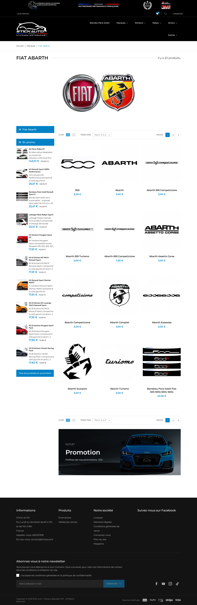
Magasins (99, 543)
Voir (61, 134)
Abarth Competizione (77, 322)
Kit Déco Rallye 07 (37, 149)
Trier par (85, 134)
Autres (171, 35)
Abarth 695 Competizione (119, 256)
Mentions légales (103, 522)
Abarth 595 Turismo (77, 256)
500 (77, 190)
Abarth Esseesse (161, 322)
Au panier (66, 198)
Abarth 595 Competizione (162, 190)
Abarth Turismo (119, 388)
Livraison (98, 517)
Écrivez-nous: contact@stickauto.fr (34, 539)
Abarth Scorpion (77, 388)
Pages (159, 134)
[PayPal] (153, 600)
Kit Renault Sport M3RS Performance (39, 170)
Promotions (65, 517)
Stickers (139, 23)
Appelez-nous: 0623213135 (30, 535)
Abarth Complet (119, 322)
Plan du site (100, 539)
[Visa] (178, 600)
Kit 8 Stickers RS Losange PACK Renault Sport (40, 304)
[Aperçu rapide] (74, 198)
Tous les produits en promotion (35, 373)
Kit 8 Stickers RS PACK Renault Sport (39, 258)
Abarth (119, 190)
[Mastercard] (145, 600)
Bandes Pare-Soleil (99, 23)
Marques (121, 23)
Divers (171, 23)
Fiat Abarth (29, 129)
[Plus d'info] (81, 198)
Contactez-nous (102, 535)
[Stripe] (169, 600)
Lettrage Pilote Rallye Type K (41, 215)
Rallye (156, 23)
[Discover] (161, 600)
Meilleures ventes (68, 522)
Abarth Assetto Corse (161, 256)
